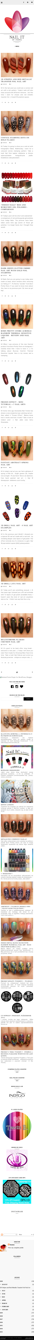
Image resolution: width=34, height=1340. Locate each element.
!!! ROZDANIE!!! (7, 874)
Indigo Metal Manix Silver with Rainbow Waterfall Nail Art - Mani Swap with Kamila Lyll (16, 945)
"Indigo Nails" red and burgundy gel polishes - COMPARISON (14, 207)
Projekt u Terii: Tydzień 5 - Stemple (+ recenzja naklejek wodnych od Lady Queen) (17, 1054)
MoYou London (7, 805)
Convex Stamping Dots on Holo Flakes (15, 138)
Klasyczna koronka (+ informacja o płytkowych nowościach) (16, 735)
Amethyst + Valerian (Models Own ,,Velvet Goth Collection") (15, 907)
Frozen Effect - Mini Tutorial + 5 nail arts (13, 403)
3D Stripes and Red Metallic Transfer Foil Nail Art (16, 80)
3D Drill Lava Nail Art (13, 583)
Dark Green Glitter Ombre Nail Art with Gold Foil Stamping (15, 270)
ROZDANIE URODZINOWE (10, 770)
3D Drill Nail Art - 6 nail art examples (17, 526)
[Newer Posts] (1, 672)
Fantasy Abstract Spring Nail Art (15, 463)
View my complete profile (15, 1247)
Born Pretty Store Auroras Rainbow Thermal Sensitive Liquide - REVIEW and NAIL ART (16, 334)
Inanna (12, 1245)
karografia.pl (29, 1338)
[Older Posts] (32, 672)
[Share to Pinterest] (15, 103)
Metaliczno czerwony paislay (14, 839)
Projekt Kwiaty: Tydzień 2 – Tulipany (17, 981)
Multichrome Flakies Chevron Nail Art (12, 640)
